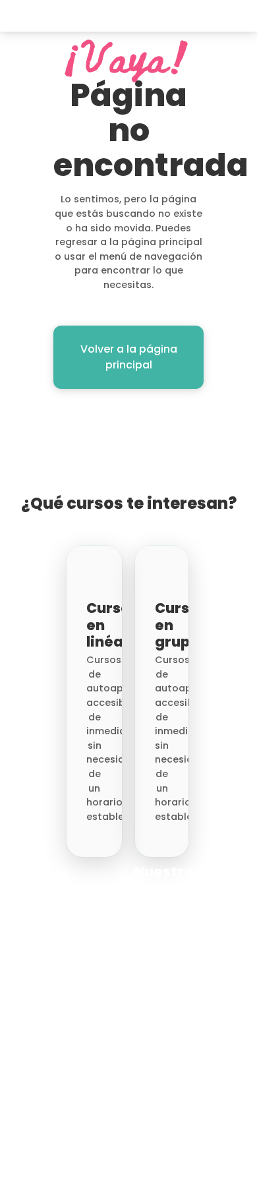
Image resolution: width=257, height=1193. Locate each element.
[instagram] (32, 1128)
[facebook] (6, 1128)
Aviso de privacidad (195, 1185)
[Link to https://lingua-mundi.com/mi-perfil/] (211, 16)
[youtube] (6, 1157)
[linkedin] (32, 1157)
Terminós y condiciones (192, 1171)
